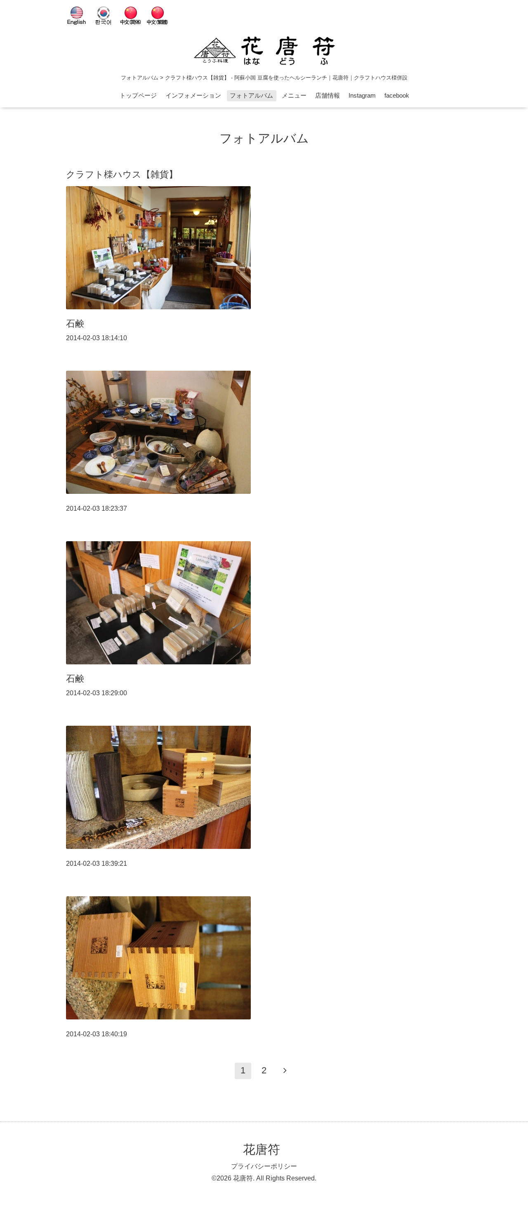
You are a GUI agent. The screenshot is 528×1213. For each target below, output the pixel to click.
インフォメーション (193, 95)
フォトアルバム (251, 95)
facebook (396, 95)
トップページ (138, 95)
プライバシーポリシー (264, 1166)
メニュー (294, 95)
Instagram (362, 95)
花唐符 (261, 1149)
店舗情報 (327, 95)
